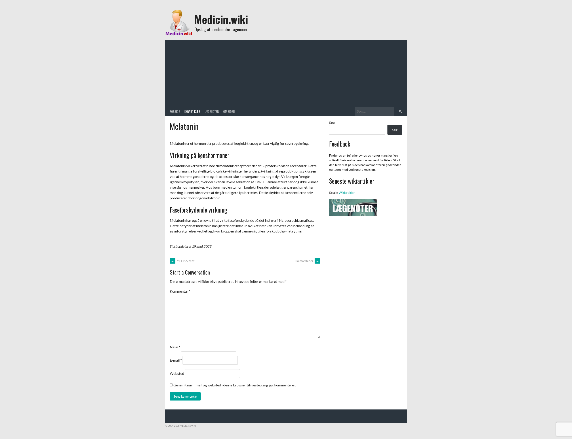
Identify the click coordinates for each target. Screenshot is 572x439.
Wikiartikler (347, 192)
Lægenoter (211, 111)
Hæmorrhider (307, 261)
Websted (177, 373)
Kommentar (180, 291)
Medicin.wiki (221, 19)
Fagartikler (192, 111)
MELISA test (183, 261)
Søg (332, 122)
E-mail (176, 360)
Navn (175, 347)
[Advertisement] (286, 73)
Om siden (229, 111)
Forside (175, 111)
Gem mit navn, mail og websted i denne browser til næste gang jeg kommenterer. (234, 385)
